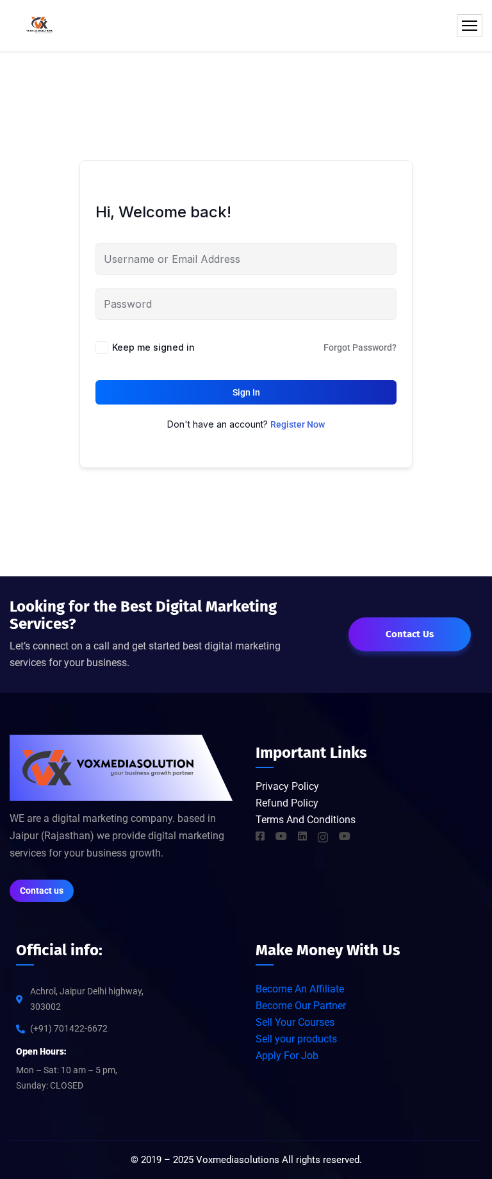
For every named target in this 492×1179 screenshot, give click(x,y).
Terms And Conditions (306, 820)
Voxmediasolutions (237, 1160)
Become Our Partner (301, 1005)
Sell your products (296, 1039)
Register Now (297, 424)
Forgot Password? (360, 347)
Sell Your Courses (295, 1022)
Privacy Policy (289, 786)
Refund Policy (287, 803)
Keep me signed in (153, 347)
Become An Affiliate (300, 989)
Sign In (246, 392)
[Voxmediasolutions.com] (39, 26)
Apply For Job (287, 1055)
